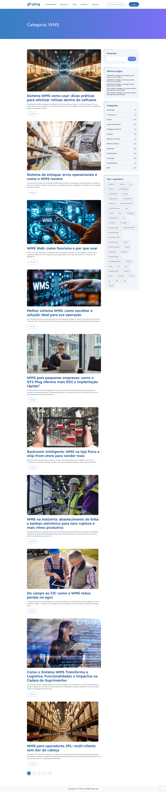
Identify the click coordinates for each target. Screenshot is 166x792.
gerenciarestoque (114, 228)
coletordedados (127, 199)
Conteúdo (83, 4)
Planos (75, 4)
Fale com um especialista (116, 4)
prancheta (127, 271)
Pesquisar (112, 53)
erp (123, 218)
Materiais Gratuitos (113, 139)
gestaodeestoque (114, 232)
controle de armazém (126, 203)
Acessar (133, 4)
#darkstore (112, 184)
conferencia (112, 203)
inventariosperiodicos (115, 261)
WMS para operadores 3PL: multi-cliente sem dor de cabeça (61, 748)
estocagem (123, 223)
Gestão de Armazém (114, 124)
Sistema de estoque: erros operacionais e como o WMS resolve (62, 177)
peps (126, 266)
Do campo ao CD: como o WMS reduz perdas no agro (59, 595)
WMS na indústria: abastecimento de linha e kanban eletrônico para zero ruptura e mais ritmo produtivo (63, 523)
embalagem (129, 213)
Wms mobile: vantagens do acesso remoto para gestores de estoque (121, 89)
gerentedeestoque (129, 228)
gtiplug (127, 247)
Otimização (110, 148)
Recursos (95, 4)
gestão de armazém (114, 247)
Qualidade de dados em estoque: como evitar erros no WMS (120, 76)
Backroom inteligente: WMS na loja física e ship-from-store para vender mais (63, 453)
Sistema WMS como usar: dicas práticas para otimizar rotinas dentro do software (61, 98)
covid (126, 208)
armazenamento (123, 189)
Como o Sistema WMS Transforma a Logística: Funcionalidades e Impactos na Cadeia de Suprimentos (62, 676)
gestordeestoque (114, 242)
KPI (119, 266)
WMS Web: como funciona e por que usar (62, 248)
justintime (129, 261)
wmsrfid (111, 285)
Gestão (109, 119)
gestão (126, 242)
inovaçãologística (114, 257)
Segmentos (64, 4)
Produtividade (112, 153)
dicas (120, 213)
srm (110, 281)
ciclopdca (125, 194)
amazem (122, 184)
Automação (111, 110)
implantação (112, 252)
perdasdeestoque (114, 271)
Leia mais (32, 114)
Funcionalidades (51, 4)
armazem (111, 189)
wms (124, 281)
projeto (111, 276)
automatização (113, 194)
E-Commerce (111, 115)
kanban (111, 266)
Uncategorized (112, 163)
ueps (117, 281)
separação (121, 276)
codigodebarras (113, 199)
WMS (108, 168)
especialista (112, 223)
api (131, 184)
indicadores (124, 252)
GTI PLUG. (81, 789)
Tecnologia (110, 158)
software (131, 276)
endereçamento (113, 218)
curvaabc (111, 213)
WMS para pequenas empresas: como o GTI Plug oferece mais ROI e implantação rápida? (62, 382)
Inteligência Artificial (114, 129)
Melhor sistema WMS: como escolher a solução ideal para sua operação (59, 313)
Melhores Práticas (113, 144)
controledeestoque (114, 208)
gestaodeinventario (114, 237)
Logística (110, 134)
